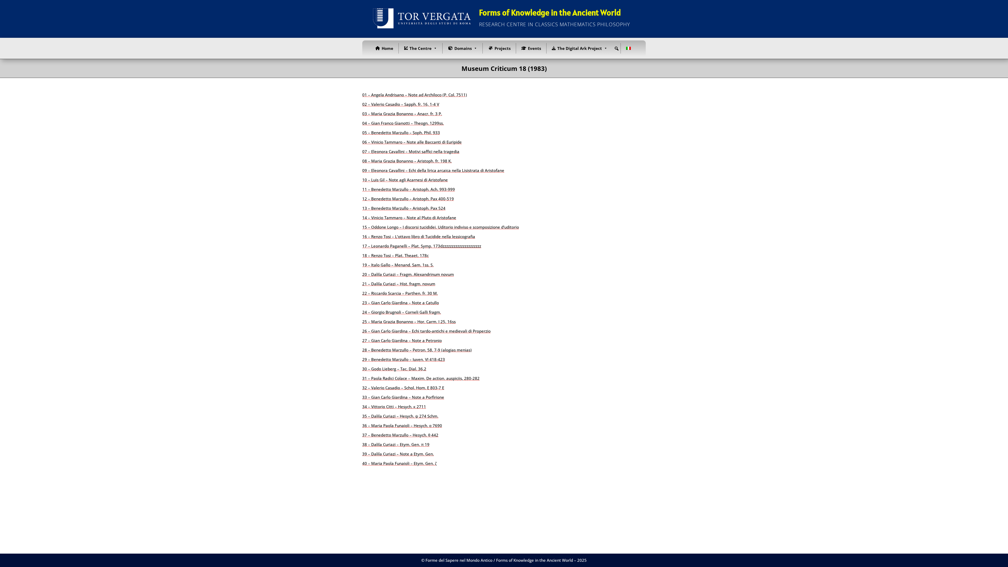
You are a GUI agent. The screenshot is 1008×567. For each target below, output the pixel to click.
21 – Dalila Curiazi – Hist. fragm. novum (398, 283)
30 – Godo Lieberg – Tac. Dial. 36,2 (394, 368)
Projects (503, 48)
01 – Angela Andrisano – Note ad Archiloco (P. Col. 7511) (414, 94)
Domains (463, 48)
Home (387, 48)
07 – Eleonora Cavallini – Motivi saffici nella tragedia (410, 151)
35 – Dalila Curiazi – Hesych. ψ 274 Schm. (400, 416)
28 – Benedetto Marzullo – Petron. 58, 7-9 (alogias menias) (417, 350)
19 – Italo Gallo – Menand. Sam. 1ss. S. (398, 264)
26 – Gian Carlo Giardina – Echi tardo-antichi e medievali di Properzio (426, 331)
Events (534, 48)
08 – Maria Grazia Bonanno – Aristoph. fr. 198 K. (407, 161)
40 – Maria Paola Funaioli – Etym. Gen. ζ (399, 463)
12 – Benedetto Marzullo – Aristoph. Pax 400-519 (408, 198)
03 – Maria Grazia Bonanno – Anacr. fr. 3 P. (402, 113)
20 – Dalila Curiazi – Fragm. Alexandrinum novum (408, 274)
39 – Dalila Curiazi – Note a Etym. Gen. (398, 453)
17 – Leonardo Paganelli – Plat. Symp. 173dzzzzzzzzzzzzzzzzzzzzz (421, 246)
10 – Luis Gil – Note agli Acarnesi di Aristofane (405, 179)
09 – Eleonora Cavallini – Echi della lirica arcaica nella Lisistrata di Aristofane (433, 170)
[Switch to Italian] (629, 48)
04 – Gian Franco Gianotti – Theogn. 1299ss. (403, 123)
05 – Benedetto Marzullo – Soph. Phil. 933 (401, 132)
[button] (617, 48)
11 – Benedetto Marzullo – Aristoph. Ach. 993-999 (408, 189)
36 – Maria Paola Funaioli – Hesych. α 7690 (402, 425)
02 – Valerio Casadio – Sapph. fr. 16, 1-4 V (400, 104)
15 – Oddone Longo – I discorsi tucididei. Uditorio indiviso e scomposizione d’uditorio (440, 227)
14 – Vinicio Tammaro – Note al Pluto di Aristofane (409, 217)
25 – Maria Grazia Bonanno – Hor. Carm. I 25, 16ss (409, 321)
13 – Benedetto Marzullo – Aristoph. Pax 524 (403, 208)
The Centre (421, 48)
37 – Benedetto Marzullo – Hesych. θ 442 (400, 435)
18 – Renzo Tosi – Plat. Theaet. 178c (395, 255)
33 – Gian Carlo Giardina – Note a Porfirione (403, 397)
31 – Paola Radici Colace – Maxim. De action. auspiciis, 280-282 (421, 378)
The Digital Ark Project (579, 48)
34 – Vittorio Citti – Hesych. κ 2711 (394, 406)
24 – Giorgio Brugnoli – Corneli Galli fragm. (401, 312)
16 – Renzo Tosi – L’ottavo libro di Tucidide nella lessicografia (418, 236)
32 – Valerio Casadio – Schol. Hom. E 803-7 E (403, 387)
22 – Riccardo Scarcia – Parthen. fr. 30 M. (400, 293)
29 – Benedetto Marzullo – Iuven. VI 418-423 (403, 359)
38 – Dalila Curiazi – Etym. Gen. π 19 (395, 444)
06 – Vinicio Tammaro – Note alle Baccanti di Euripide (412, 142)
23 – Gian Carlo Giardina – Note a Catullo (400, 302)
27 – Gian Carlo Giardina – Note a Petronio (402, 340)
